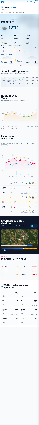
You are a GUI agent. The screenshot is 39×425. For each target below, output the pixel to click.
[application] (19, 115)
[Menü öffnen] (37, 2)
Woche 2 (33, 143)
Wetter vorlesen (14, 19)
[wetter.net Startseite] (5, 2)
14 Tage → (10, 45)
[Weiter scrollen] (37, 82)
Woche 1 (28, 143)
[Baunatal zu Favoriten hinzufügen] (13, 22)
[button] (3, 82)
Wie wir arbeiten (4, 145)
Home (2, 4)
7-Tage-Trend (4, 45)
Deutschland (7, 4)
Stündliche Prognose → (17, 45)
